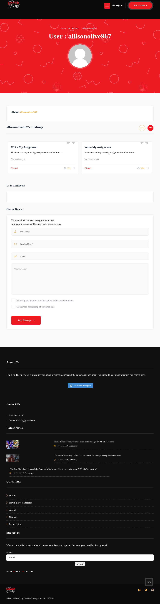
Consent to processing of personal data (36, 307)
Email (9, 552)
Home (63, 28)
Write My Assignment (24, 147)
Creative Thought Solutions (35, 598)
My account (15, 524)
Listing (29, 571)
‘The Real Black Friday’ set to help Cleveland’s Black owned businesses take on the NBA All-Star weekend (53, 469)
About (12, 510)
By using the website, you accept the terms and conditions (45, 300)
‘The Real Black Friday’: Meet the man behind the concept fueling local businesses (87, 455)
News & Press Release (20, 502)
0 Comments (72, 446)
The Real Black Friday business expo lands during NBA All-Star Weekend (84, 442)
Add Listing (139, 5)
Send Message (25, 320)
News (19, 571)
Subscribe (80, 564)
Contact (13, 517)
